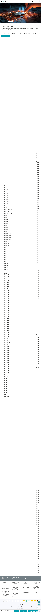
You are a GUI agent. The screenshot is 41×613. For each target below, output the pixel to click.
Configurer (24, 611)
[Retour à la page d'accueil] (5, 1)
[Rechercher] (33, 1)
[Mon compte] (35, 1)
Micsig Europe (36, 593)
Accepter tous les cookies (34, 611)
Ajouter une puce (6, 35)
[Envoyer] (38, 578)
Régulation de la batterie (26, 586)
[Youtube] (20, 604)
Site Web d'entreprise (35, 588)
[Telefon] (39, 602)
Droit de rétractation (25, 592)
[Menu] (2, 1)
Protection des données (25, 587)
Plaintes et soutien (36, 591)
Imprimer (25, 588)
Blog (36, 592)
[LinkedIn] (22, 604)
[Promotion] (37, 1)
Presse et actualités (36, 587)
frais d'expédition (16, 606)
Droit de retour (25, 591)
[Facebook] (19, 604)
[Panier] (39, 1)
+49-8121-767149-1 (5, 589)
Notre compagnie (36, 586)
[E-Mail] (39, 604)
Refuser (16, 611)
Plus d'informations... (7, 612)
